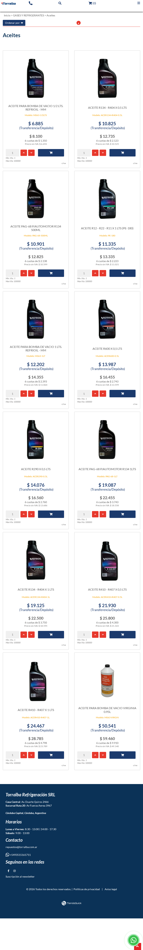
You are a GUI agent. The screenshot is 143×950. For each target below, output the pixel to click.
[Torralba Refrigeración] (8, 3)
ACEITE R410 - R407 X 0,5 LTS (107, 589)
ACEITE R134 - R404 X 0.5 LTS (107, 107)
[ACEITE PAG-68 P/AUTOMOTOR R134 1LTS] (107, 438)
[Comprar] (51, 152)
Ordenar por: (13, 22)
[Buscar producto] (59, 3)
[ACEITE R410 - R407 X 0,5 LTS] (107, 558)
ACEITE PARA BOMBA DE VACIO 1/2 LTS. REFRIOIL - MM (35, 107)
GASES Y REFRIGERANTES (28, 15)
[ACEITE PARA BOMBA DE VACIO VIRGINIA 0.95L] (107, 679)
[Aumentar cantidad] (23, 153)
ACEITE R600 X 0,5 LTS (107, 348)
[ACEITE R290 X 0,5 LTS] (36, 438)
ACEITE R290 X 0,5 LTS (35, 469)
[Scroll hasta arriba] (137, 946)
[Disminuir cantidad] (31, 153)
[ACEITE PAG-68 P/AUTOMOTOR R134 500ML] (36, 197)
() (94, 3)
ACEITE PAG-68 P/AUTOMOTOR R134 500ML (35, 228)
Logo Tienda (10, 8)
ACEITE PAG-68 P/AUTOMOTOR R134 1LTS (107, 469)
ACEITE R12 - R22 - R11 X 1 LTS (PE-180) (107, 228)
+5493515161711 (20, 854)
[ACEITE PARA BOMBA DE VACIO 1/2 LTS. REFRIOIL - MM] (36, 77)
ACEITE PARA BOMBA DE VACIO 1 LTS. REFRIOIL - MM (36, 348)
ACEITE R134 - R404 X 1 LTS (36, 589)
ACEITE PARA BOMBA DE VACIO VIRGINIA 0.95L (107, 709)
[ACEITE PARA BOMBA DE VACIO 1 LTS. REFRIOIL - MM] (36, 317)
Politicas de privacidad (87, 889)
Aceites (51, 15)
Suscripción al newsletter (20, 876)
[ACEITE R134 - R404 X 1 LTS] (36, 558)
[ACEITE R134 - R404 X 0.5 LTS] (107, 77)
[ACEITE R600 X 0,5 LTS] (107, 317)
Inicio (7, 15)
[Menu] (138, 3)
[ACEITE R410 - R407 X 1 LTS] (36, 679)
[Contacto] (30, 3)
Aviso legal (111, 889)
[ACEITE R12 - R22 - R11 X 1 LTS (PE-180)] (107, 197)
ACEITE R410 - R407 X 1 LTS (36, 710)
